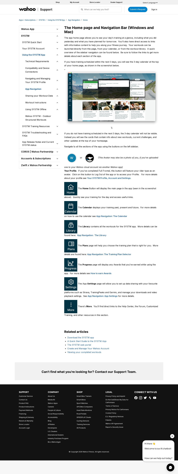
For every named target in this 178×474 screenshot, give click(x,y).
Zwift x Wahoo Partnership (36, 165)
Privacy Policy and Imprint (115, 396)
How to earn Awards (101, 273)
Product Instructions (26, 407)
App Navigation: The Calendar (111, 216)
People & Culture (54, 410)
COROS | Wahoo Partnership (37, 151)
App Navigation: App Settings (103, 296)
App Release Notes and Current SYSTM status (38, 143)
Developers (52, 428)
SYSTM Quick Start (32, 42)
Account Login (24, 428)
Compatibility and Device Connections (37, 70)
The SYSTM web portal (79, 345)
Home (85, 20)
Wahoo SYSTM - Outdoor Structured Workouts (38, 118)
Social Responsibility (56, 414)
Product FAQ (23, 403)
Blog (49, 421)
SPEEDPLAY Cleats (84, 417)
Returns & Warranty (26, 421)
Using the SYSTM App (56, 20)
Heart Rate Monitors (84, 410)
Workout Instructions (35, 102)
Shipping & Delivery (26, 417)
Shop (58, 2)
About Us (51, 396)
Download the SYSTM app (80, 337)
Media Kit (51, 400)
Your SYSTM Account (33, 48)
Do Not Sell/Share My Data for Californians (117, 401)
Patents (108, 420)
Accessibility (53, 417)
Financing (22, 414)
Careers (51, 407)
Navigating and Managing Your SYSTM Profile (37, 80)
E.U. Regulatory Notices (115, 417)
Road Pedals (81, 414)
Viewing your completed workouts (84, 352)
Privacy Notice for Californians (117, 409)
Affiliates (51, 424)
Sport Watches (82, 403)
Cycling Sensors (83, 421)
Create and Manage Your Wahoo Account (88, 348)
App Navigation (74, 20)
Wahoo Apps (53, 403)
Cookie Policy (111, 413)
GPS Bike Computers (85, 407)
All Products (81, 428)
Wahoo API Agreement (114, 424)
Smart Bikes (81, 400)
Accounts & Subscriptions (36, 158)
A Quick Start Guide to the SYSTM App (86, 341)
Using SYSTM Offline (35, 109)
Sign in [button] (154, 9)
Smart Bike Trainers (84, 396)
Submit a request (137, 9)
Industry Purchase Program (58, 438)
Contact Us (23, 400)
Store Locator (95, 2)
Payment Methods (26, 410)
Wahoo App (27, 29)
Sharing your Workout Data (39, 95)
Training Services (83, 424)
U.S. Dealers (52, 431)
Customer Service (26, 396)
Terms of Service (112, 406)
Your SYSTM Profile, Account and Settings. (109, 178)
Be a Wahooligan (54, 442)
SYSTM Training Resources (36, 126)
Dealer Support (116, 2)
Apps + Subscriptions (27, 20)
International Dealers (56, 435)
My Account (74, 2)
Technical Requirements (37, 61)
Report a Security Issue (114, 427)
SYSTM (42, 20)
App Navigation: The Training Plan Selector (109, 254)
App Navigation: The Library (91, 235)
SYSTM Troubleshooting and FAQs (36, 134)
